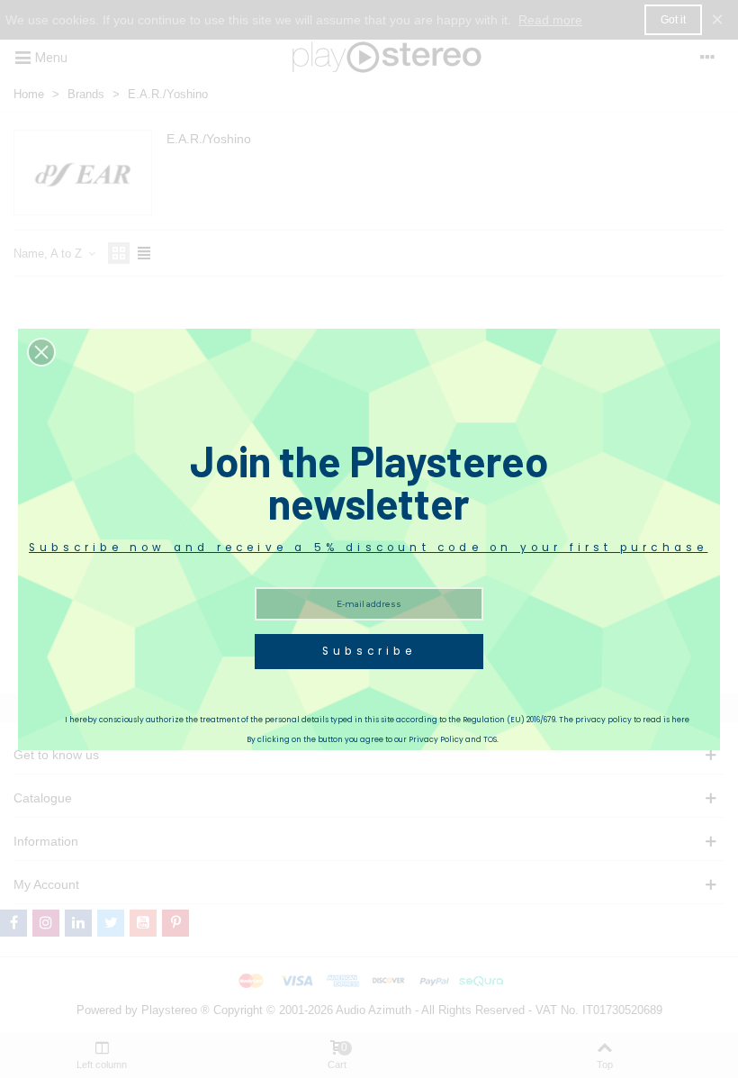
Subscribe (369, 651)
